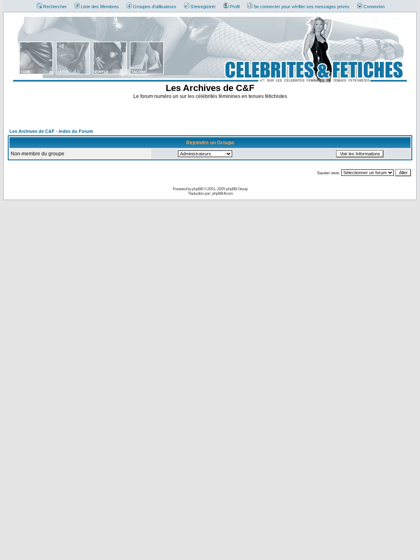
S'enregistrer (203, 6)
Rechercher (55, 6)
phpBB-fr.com (222, 193)
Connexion (374, 6)
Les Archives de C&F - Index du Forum (51, 131)
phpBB (197, 189)
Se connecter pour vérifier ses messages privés (301, 6)
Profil (235, 6)
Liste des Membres (100, 6)
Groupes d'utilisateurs (154, 6)
